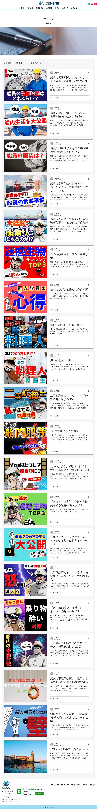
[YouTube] (92, 4)
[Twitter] (89, 4)
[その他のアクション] (89, 73)
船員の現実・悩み (36, 63)
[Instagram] (95, 4)
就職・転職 (18, 63)
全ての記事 (7, 63)
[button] (40, 8)
